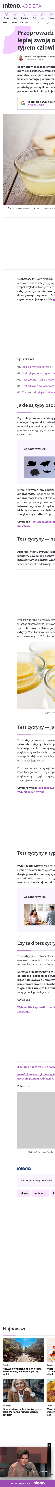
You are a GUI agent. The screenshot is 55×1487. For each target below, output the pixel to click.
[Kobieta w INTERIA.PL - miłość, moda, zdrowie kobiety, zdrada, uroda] (31, 5)
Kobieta (14, 23)
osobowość (40, 1193)
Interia (5, 23)
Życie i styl (24, 23)
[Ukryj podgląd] (49, 1445)
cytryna (24, 1193)
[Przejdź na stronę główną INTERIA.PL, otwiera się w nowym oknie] (12, 5)
